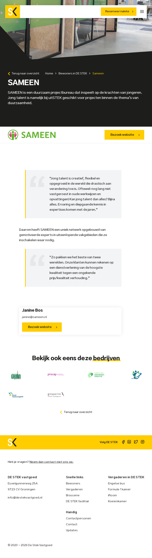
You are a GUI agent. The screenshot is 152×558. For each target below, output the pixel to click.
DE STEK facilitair (77, 501)
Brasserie (73, 495)
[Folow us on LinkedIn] (129, 442)
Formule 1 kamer (119, 489)
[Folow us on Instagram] (142, 442)
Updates (72, 530)
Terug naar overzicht (25, 73)
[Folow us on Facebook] (123, 442)
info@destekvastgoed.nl (25, 497)
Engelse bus (116, 483)
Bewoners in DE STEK (73, 73)
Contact (71, 524)
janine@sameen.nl (34, 317)
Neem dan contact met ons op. (51, 462)
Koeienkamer (117, 501)
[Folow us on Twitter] (136, 442)
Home (49, 73)
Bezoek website (122, 134)
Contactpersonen (78, 518)
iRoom (112, 495)
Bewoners (73, 483)
